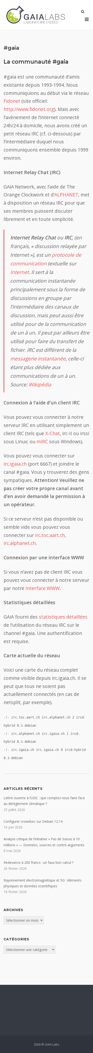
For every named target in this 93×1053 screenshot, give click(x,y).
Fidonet (12, 101)
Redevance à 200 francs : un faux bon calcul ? (38, 862)
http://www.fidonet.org (29, 109)
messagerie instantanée (38, 358)
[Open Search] (83, 12)
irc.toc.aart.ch (50, 535)
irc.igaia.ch (15, 464)
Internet (19, 272)
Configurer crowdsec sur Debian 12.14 (33, 821)
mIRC (42, 441)
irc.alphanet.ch (20, 543)
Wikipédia (40, 384)
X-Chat (52, 433)
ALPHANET (66, 194)
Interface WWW (43, 588)
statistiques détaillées (63, 617)
